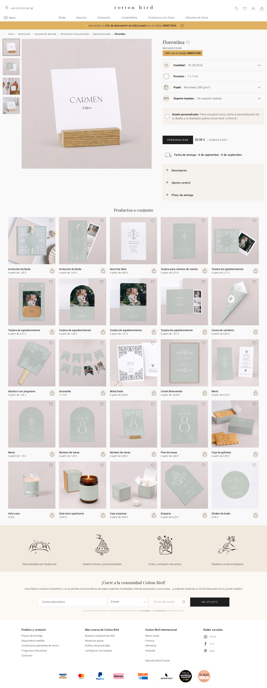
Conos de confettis (223, 330)
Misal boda (116, 391)
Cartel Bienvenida (171, 391)
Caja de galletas (221, 452)
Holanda (150, 650)
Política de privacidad (97, 645)
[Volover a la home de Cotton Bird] (133, 12)
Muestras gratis (94, 640)
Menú (215, 391)
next (24, 106)
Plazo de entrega (182, 195)
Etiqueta (166, 513)
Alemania (150, 645)
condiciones (159, 611)
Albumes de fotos (197, 17)
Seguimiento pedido (32, 640)
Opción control (181, 182)
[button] (182, 25)
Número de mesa (69, 452)
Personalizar (177, 140)
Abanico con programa (21, 391)
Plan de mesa (169, 452)
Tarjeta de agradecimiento (228, 269)
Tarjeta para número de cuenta (179, 269)
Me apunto (210, 602)
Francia (149, 640)
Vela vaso (14, 513)
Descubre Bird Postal (157, 660)
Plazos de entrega (32, 635)
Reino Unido (152, 635)
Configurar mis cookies (98, 650)
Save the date (118, 269)
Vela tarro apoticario (71, 513)
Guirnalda (65, 391)
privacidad (145, 611)
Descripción (179, 170)
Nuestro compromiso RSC (100, 635)
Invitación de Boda (19, 269)
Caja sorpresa (118, 513)
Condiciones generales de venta (39, 645)
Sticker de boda (221, 513)
